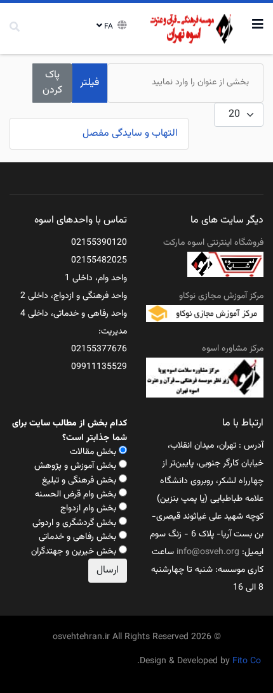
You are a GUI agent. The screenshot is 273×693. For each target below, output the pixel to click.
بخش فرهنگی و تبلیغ (79, 481)
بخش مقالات (93, 452)
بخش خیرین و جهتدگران (73, 552)
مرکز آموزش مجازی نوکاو (221, 296)
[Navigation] (257, 25)
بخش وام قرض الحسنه (75, 495)
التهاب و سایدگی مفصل (130, 133)
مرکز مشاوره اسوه (232, 349)
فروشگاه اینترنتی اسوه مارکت (213, 243)
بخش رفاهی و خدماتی (77, 537)
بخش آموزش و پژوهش (75, 466)
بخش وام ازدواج (88, 508)
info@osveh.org (207, 552)
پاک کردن (52, 82)
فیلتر (89, 83)
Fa (108, 26)
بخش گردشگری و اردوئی (74, 523)
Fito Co (246, 661)
